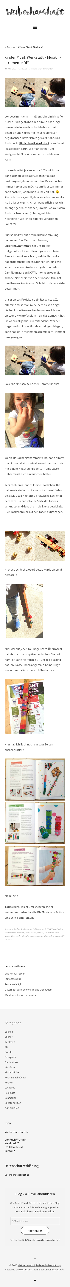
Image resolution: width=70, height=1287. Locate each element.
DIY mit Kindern (56, 929)
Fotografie (11, 1057)
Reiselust (10, 1092)
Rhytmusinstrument (34, 935)
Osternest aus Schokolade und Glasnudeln (28, 989)
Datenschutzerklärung (17, 1174)
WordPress (25, 1269)
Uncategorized (13, 1102)
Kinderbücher (26, 929)
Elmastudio (58, 1269)
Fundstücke (11, 1062)
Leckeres (10, 1087)
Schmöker (10, 1097)
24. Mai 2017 (10, 68)
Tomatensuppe (13, 978)
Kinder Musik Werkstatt (34, 143)
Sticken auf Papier (15, 973)
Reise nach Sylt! (13, 984)
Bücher (17, 929)
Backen (9, 1031)
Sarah (24, 68)
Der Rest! (10, 1042)
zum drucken (12, 1108)
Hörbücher (10, 1067)
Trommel (8, 939)
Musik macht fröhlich (34, 932)
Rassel (7, 935)
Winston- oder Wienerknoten (21, 995)
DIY (46, 929)
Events (8, 1052)
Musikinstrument (52, 932)
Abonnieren (35, 1230)
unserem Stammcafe (18, 245)
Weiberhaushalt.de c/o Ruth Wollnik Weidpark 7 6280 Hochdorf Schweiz (17, 1141)
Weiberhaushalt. (27, 1265)
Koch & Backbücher (15, 1077)
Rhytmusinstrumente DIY (54, 935)
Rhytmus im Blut (18, 935)
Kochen (9, 1082)
